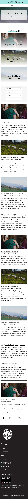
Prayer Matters (8, 122)
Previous (1, 418)
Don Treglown (18, 195)
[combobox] (14, 88)
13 (22, 418)
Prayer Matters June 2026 (9, 252)
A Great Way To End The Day (10, 286)
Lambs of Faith (8, 216)
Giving (2, 454)
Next (26, 418)
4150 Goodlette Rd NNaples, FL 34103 (7, 463)
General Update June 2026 (9, 214)
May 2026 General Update (9, 343)
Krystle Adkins (16, 365)
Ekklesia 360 (14, 497)
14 (24, 418)
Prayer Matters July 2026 (9, 121)
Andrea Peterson (21, 217)
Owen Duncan (18, 159)
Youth (13, 216)
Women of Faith (18, 216)
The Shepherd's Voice (9, 159)
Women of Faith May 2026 (9, 363)
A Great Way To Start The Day (10, 323)
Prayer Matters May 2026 (9, 399)
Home (3, 26)
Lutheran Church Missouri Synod (10, 487)
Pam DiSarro (22, 345)
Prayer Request (4, 451)
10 (20, 418)
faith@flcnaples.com (7, 469)
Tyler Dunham (16, 253)
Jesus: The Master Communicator (12, 194)
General (16, 345)
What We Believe (4, 453)
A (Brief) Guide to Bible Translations (13, 157)
